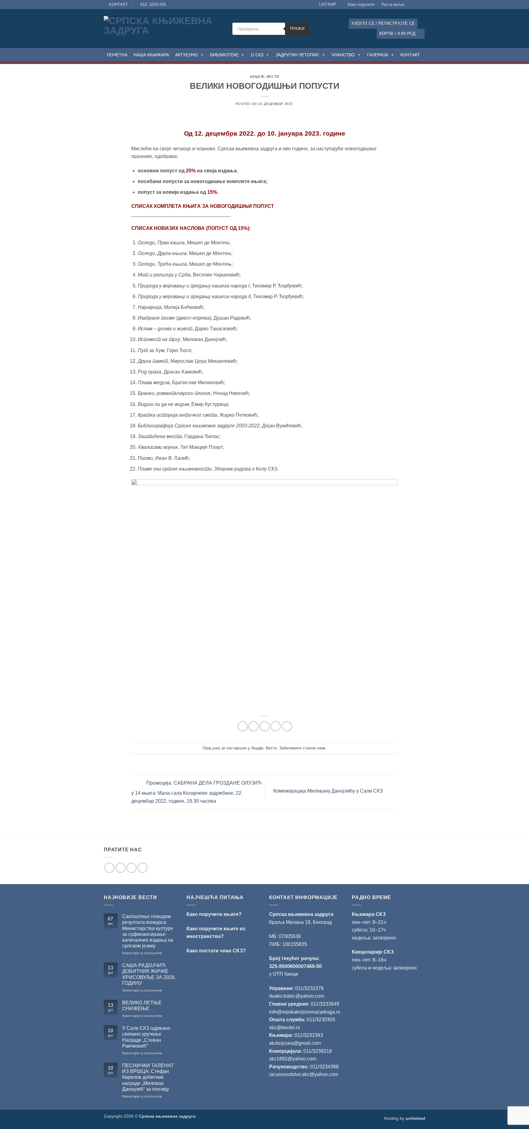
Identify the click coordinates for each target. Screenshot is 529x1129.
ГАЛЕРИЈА (377, 54)
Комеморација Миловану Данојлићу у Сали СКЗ (328, 790)
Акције (257, 76)
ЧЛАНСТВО (343, 54)
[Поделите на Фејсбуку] (243, 726)
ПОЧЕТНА (117, 54)
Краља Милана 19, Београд (300, 922)
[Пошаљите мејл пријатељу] (265, 726)
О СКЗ (257, 54)
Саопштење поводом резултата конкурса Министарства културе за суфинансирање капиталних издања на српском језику (147, 931)
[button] (383, 24)
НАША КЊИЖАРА (151, 54)
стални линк (314, 748)
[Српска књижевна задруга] (163, 28)
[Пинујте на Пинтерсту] (276, 726)
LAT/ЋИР (327, 4)
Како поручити (361, 4)
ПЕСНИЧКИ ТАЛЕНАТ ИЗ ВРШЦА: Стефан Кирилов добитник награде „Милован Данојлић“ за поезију (148, 1077)
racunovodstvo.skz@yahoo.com (303, 1074)
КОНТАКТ (410, 54)
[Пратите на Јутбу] (422, 4)
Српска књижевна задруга (301, 914)
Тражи (297, 28)
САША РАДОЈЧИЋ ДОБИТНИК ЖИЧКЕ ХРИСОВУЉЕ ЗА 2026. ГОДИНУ (149, 974)
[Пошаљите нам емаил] (131, 868)
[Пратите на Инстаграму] (416, 4)
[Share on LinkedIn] (287, 726)
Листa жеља (392, 4)
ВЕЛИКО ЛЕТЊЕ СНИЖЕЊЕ (142, 1005)
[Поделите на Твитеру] (254, 726)
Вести (273, 76)
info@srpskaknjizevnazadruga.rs (305, 1012)
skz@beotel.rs (284, 1027)
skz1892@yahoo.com (292, 1058)
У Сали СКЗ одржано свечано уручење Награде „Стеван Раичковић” (146, 1037)
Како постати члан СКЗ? (216, 950)
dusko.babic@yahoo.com (296, 996)
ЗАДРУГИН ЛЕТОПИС (297, 54)
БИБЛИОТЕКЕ (224, 54)
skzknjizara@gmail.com (295, 1043)
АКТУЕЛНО (186, 54)
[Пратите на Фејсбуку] (410, 4)
